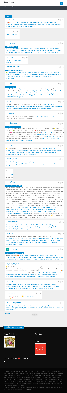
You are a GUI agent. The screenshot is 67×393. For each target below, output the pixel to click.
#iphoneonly (41, 209)
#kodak (52, 104)
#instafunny (29, 154)
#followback (40, 150)
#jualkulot (57, 240)
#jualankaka (51, 240)
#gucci (27, 108)
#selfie (17, 22)
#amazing (25, 207)
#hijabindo (25, 242)
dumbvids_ (10, 145)
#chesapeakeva (44, 95)
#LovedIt (21, 255)
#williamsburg (58, 95)
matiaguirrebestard (13, 67)
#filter (28, 22)
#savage (54, 152)
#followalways (43, 116)
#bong (20, 106)
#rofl (53, 150)
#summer (51, 307)
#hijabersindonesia (28, 240)
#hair (46, 22)
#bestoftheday (57, 50)
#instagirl (17, 227)
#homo (26, 76)
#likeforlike (27, 24)
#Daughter (37, 255)
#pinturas (30, 286)
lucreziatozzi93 (12, 222)
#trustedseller (51, 238)
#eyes (24, 225)
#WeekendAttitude (11, 257)
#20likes (20, 207)
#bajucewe (14, 242)
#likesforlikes (57, 164)
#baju (45, 238)
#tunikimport (38, 242)
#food (14, 209)
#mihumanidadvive (11, 78)
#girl (21, 22)
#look (47, 207)
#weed (58, 106)
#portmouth (15, 96)
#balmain (36, 108)
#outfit (11, 26)
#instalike (50, 106)
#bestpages (9, 154)
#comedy (19, 152)
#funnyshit (8, 152)
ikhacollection (11, 233)
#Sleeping (31, 255)
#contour (8, 24)
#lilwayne (8, 106)
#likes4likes (9, 166)
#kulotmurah (44, 240)
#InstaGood (60, 257)
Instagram (28, 389)
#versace (31, 108)
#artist (46, 288)
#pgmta (8, 238)
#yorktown (21, 96)
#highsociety (48, 108)
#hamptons (52, 95)
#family (14, 108)
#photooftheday (40, 22)
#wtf (58, 152)
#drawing (50, 288)
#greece (33, 26)
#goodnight (31, 296)
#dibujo (46, 284)
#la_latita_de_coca (40, 272)
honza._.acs (10, 43)
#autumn (18, 48)
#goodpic (51, 72)
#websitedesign (26, 213)
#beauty (32, 24)
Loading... (7, 313)
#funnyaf (47, 152)
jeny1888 (9, 57)
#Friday (47, 255)
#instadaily (19, 26)
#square (32, 48)
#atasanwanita (59, 238)
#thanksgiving (50, 93)
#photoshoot (17, 52)
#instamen (41, 74)
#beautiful (35, 52)
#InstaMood (53, 257)
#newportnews (44, 91)
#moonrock (26, 106)
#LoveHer (31, 257)
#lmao (50, 150)
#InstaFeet (22, 259)
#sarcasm (42, 152)
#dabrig (17, 106)
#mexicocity (46, 286)
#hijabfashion (9, 240)
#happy (24, 22)
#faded (23, 108)
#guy (28, 74)
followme (11, 6)
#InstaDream (15, 259)
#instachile (8, 74)
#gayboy (8, 76)
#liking (32, 276)
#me (15, 50)
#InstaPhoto (41, 257)
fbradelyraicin (11, 159)
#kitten (7, 298)
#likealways (27, 276)
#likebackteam (9, 276)
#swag (55, 22)
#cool (40, 76)
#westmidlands (35, 164)
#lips (12, 24)
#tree (20, 286)
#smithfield (9, 96)
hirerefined (10, 182)
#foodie (18, 95)
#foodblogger (30, 95)
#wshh (61, 106)
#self (12, 307)
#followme (46, 24)
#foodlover (23, 95)
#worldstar (8, 108)
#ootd (7, 26)
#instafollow (26, 209)
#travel (44, 52)
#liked (35, 276)
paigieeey (10, 19)
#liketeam (48, 274)
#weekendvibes (14, 93)
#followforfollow (44, 48)
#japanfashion (50, 138)
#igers (15, 26)
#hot (10, 227)
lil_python (10, 101)
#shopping (18, 89)
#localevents (39, 93)
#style (24, 26)
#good (46, 72)
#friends (44, 225)
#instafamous (27, 150)
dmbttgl (9, 174)
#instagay (58, 74)
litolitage (9, 281)
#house (37, 288)
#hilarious (24, 152)
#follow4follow (39, 24)
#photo (30, 52)
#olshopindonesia (18, 240)
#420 (43, 108)
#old (11, 48)
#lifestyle (36, 48)
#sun (22, 48)
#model (37, 76)
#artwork (13, 288)
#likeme (15, 72)
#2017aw (56, 138)
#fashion (58, 24)
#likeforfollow (38, 106)
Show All (8, 16)
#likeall (22, 276)
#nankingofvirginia (10, 95)
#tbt (19, 306)
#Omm (18, 257)
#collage (8, 286)
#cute (20, 225)
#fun (61, 91)
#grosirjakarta (37, 240)
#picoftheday (24, 52)
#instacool (45, 76)
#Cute (26, 257)
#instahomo (31, 76)
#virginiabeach (36, 91)
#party (44, 93)
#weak (32, 152)
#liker (7, 274)
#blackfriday (12, 89)
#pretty (15, 229)
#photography (9, 52)
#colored (40, 286)
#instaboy (50, 74)
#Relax (54, 255)
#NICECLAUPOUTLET (47, 132)
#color (12, 286)
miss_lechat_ (11, 293)
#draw (13, 284)
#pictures (49, 52)
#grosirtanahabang (20, 238)
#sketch (51, 286)
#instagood (33, 22)
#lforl (22, 24)
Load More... (35, 318)
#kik (36, 227)
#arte (36, 284)
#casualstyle (50, 136)
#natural (40, 52)
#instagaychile (19, 76)
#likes (10, 274)
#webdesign (18, 213)
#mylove (25, 296)
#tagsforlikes (31, 72)
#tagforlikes (51, 306)
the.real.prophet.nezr (14, 302)
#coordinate (47, 134)
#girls (53, 225)
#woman (28, 26)
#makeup (50, 22)
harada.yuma (11, 113)
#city (14, 48)
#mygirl (48, 227)
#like (18, 50)
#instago (44, 50)
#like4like (18, 24)
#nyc (40, 108)
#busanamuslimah (17, 244)
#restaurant (56, 91)
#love (50, 24)
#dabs (12, 106)
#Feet (50, 255)
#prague (8, 48)
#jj (51, 152)
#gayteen (14, 74)
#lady (38, 227)
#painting (40, 284)
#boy (46, 74)
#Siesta (26, 255)
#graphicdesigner (10, 213)
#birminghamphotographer (13, 162)
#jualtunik (48, 242)
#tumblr (46, 150)
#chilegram (57, 72)
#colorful (36, 211)
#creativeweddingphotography (28, 162)
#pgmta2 (12, 238)
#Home (28, 259)
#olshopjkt (54, 242)
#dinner (8, 93)
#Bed (35, 257)
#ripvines (14, 150)
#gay (54, 74)
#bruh (17, 154)
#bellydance (48, 89)
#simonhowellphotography (13, 164)
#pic (36, 72)
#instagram (55, 52)
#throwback (20, 150)
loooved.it (13, 249)
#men (36, 74)
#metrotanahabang (31, 238)
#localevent (33, 93)
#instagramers (30, 227)
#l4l (15, 24)
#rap (54, 106)
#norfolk (50, 91)
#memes (14, 152)
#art (10, 284)
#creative (27, 284)
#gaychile (13, 76)
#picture (16, 286)
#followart (25, 286)
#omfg (14, 154)
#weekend (21, 93)
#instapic (39, 50)
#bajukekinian (40, 238)
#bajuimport (9, 244)
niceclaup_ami (11, 123)
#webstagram (9, 140)
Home (5, 6)
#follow (51, 48)
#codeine (18, 108)
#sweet (30, 229)
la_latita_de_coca (12, 264)
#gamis (44, 242)
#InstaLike (47, 257)
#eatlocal (26, 93)
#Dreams (22, 257)
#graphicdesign (51, 211)
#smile (54, 24)
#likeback (54, 274)
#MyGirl (42, 255)
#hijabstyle (20, 242)
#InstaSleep (9, 259)
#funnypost (58, 150)
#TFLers (59, 272)
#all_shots (19, 211)
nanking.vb (10, 83)
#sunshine (26, 48)
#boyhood (31, 288)
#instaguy (32, 74)
